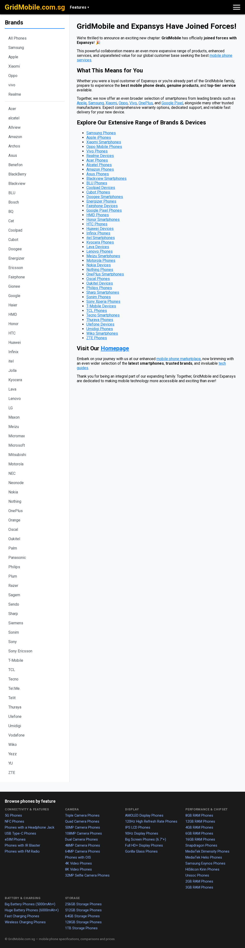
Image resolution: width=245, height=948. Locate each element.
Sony (12, 641)
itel (11, 361)
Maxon (14, 417)
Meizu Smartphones (103, 256)
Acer (12, 108)
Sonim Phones (98, 297)
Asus (12, 155)
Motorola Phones (100, 260)
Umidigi (14, 726)
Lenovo (14, 398)
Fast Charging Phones (22, 916)
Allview (14, 127)
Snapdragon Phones (201, 845)
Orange (14, 520)
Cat (11, 221)
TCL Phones (96, 310)
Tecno (13, 679)
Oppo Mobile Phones (104, 146)
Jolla (12, 370)
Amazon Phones (100, 169)
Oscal (13, 529)
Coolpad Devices (100, 187)
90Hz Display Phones (141, 833)
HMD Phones (97, 215)
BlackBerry (17, 174)
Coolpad (15, 230)
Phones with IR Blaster (22, 845)
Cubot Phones (98, 192)
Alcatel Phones (99, 165)
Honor (13, 324)
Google (14, 295)
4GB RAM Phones (199, 827)
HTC (12, 333)
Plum (12, 576)
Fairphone (16, 277)
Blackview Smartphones (106, 178)
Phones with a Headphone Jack (29, 827)
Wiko (12, 744)
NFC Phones (14, 821)
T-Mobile (15, 660)
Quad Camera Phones (82, 821)
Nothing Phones (99, 269)
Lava (12, 389)
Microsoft (16, 445)
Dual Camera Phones (81, 839)
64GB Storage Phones (82, 916)
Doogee (15, 249)
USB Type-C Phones (20, 833)
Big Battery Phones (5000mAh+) (30, 904)
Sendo (13, 604)
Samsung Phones (101, 133)
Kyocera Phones (100, 242)
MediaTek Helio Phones (203, 857)
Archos (14, 146)
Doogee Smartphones (104, 196)
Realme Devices (100, 155)
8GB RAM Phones (199, 815)
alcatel (13, 118)
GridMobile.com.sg (35, 7)
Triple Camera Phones (82, 815)
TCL (11, 669)
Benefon (15, 165)
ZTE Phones (96, 338)
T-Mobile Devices (101, 306)
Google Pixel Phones (104, 210)
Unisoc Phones (197, 875)
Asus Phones (97, 174)
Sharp (13, 613)
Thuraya (14, 707)
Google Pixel (172, 103)
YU (10, 763)
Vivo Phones (97, 151)
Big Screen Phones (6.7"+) (145, 839)
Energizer (16, 258)
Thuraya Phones (99, 319)
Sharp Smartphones (102, 292)
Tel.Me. (14, 688)
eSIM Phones (15, 839)
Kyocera (15, 380)
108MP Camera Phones (83, 833)
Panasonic (17, 557)
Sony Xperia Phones (103, 301)
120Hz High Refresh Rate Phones (151, 821)
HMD (12, 314)
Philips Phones (99, 288)
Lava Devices (97, 247)
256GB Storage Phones (83, 904)
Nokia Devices (98, 265)
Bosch (13, 202)
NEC (12, 473)
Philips (14, 567)
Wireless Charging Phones (25, 922)
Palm (12, 548)
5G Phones (13, 815)
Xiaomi (14, 66)
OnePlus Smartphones (105, 274)
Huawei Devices (100, 228)
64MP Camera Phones (82, 851)
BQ (10, 211)
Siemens (15, 623)
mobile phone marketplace (178, 359)
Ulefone (15, 716)
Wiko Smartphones (102, 333)
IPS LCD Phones (137, 827)
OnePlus (15, 511)
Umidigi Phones (99, 329)
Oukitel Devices (99, 283)
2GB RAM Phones (199, 881)
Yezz (12, 754)
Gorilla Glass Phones (141, 851)
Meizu (13, 426)
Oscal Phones (98, 278)
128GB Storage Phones (83, 922)
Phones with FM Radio (22, 851)
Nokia (13, 492)
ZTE (11, 772)
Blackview (16, 183)
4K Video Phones (78, 863)
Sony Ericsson (20, 651)
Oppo (12, 75)
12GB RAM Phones (200, 821)
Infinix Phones (98, 233)
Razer (13, 585)
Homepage (115, 348)
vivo (11, 85)
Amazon (15, 137)
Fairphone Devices (102, 206)
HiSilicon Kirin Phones (202, 869)
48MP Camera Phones (82, 845)
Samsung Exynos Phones (205, 863)
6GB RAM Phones (199, 833)
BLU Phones (96, 183)
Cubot (13, 239)
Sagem (14, 595)
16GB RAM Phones (200, 839)
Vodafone (16, 735)
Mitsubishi (17, 454)
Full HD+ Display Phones (144, 845)
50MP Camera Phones (82, 827)
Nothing (14, 501)
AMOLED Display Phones (144, 815)
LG (10, 408)
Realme (14, 94)
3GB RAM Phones (199, 887)
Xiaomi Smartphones (103, 142)
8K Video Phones (78, 869)
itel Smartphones (100, 237)
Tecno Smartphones (103, 315)
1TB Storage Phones (81, 928)
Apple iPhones (98, 137)
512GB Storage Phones (83, 910)
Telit (12, 698)
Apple (13, 57)
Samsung (16, 47)
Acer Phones (97, 160)
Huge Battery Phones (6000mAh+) (32, 910)
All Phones (17, 38)
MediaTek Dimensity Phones (207, 851)
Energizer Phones (101, 201)
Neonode (16, 482)
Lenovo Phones (99, 251)
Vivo (133, 103)
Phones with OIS (78, 857)
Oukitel (14, 539)
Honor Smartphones (103, 219)
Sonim (13, 632)
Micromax (16, 436)
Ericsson (15, 267)
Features (79, 7)
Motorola (15, 464)
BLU (11, 193)
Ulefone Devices (100, 324)
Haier (12, 305)
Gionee (14, 286)
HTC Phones (96, 224)
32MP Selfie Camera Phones (87, 875)
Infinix (13, 352)
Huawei (14, 342)
